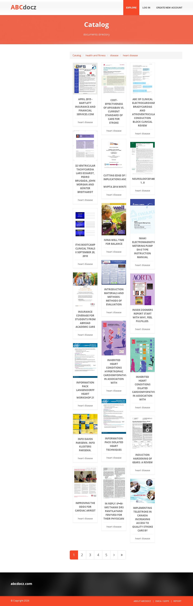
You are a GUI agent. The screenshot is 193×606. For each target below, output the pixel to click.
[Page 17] (122, 555)
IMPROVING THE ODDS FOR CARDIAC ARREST (85, 506)
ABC (23, 7)
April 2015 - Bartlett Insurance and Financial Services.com (85, 107)
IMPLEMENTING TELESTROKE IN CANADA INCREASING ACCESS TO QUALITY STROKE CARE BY (142, 519)
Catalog (77, 55)
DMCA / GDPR (162, 601)
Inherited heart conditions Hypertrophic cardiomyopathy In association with (113, 371)
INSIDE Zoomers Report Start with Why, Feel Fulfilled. (142, 315)
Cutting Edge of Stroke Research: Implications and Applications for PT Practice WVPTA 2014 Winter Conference (113, 181)
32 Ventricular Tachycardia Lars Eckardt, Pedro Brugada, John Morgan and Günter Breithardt (85, 179)
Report (177, 601)
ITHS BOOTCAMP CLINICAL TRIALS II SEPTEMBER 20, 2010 (85, 250)
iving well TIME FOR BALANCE (114, 241)
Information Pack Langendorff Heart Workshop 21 (85, 390)
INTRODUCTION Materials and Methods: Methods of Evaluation (114, 297)
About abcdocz (142, 601)
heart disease (130, 55)
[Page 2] (114, 555)
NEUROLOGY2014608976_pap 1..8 (142, 180)
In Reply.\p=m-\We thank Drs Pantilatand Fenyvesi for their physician (113, 511)
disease (114, 55)
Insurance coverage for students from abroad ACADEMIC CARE (85, 319)
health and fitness (96, 55)
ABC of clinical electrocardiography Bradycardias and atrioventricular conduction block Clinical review (142, 112)
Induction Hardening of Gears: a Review (142, 458)
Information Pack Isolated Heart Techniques (114, 444)
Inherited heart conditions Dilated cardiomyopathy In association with (142, 388)
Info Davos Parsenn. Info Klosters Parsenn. (85, 444)
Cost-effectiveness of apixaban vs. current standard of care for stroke (113, 111)
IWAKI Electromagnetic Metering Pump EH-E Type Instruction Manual (142, 248)
